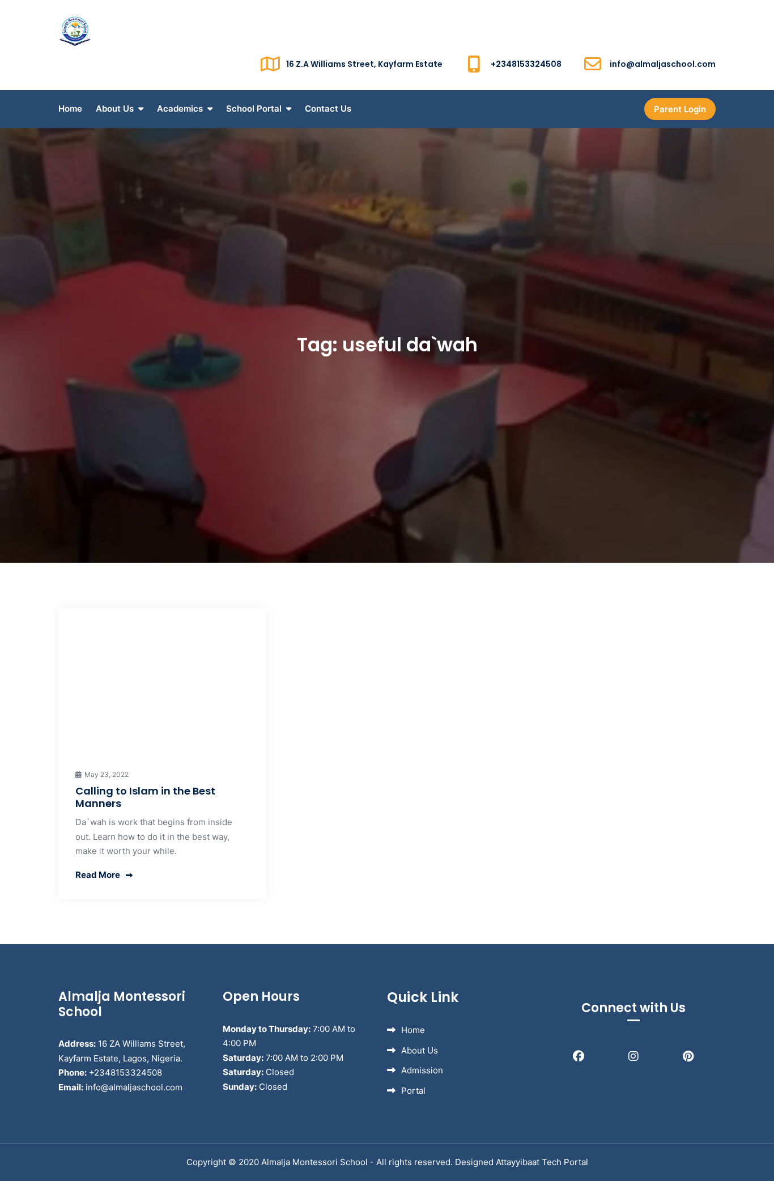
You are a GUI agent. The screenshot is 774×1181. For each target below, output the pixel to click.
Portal (413, 1090)
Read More (97, 874)
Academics (180, 108)
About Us (115, 108)
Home (70, 108)
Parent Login (680, 109)
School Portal (254, 108)
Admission (422, 1070)
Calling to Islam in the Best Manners (145, 797)
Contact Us (328, 108)
